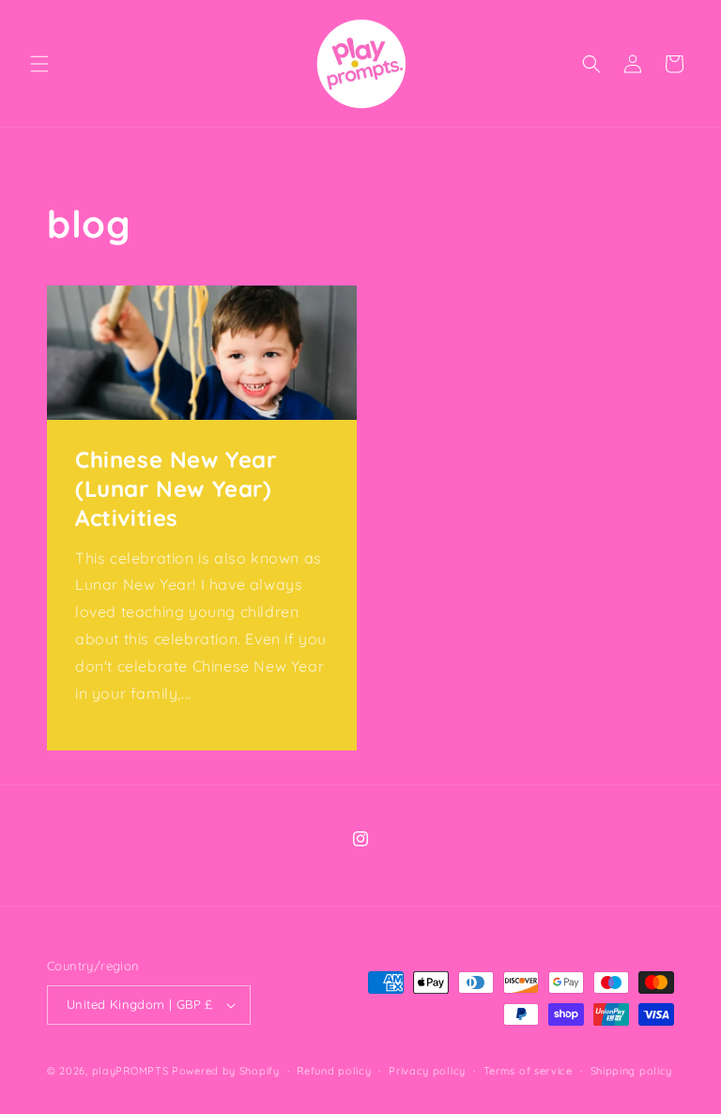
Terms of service (528, 1070)
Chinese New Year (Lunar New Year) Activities (176, 488)
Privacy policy (427, 1070)
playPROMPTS (130, 1070)
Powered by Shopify (226, 1070)
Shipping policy (632, 1070)
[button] (39, 64)
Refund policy (334, 1070)
